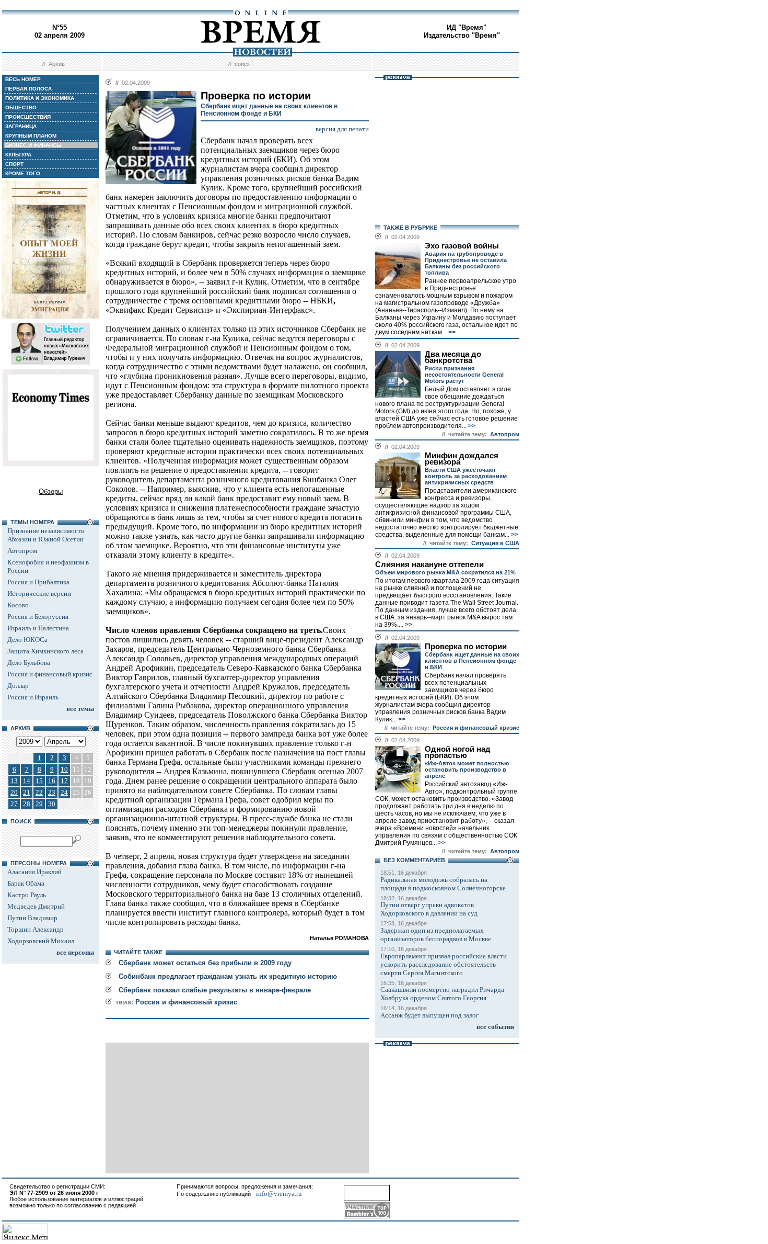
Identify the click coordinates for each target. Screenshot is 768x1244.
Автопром (22, 551)
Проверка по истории (466, 646)
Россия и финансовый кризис (49, 674)
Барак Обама (25, 883)
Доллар (18, 685)
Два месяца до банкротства (453, 357)
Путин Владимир (32, 918)
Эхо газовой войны (462, 246)
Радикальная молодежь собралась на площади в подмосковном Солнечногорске (443, 884)
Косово (18, 605)
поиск (242, 64)
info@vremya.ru (279, 1193)
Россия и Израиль (33, 697)
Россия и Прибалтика (38, 582)
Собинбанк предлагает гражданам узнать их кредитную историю (228, 976)
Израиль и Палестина (38, 628)
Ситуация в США (495, 543)
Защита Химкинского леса (45, 651)
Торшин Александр (35, 929)
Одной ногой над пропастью (458, 752)
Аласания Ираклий (34, 872)
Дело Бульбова (28, 662)
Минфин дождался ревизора (461, 458)
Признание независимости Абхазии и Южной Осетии (46, 535)
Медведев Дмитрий (36, 906)
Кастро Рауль (26, 895)
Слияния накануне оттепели (429, 564)
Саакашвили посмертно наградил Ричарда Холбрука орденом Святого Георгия (442, 994)
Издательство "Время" (462, 35)
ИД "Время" (466, 27)
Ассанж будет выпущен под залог (429, 1015)
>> (451, 332)
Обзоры (51, 491)
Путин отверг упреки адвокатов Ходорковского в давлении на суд (429, 909)
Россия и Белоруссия (37, 616)
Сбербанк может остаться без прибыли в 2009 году (205, 963)
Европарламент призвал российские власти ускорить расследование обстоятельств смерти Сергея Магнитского (443, 964)
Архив (57, 64)
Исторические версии (39, 593)
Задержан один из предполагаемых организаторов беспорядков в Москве (435, 934)
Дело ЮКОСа (27, 639)
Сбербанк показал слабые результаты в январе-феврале (215, 990)
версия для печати (342, 129)
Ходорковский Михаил (40, 941)
